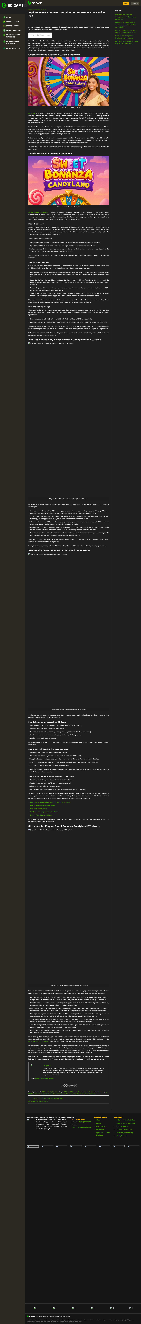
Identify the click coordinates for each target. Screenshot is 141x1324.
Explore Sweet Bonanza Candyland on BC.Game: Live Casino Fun (125, 17)
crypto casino (100, 1092)
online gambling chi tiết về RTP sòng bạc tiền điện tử (55, 1093)
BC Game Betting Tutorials (13, 36)
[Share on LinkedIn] (75, 1085)
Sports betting (12, 26)
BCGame (72, 1092)
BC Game (67, 1092)
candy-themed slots (81, 1092)
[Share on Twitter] (65, 1085)
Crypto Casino (12, 22)
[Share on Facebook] (62, 1085)
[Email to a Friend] (68, 1085)
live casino (37, 1093)
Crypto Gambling (13, 30)
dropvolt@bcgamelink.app (44, 1078)
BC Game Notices (13, 48)
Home (8, 17)
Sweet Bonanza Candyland (87, 1093)
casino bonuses (92, 1092)
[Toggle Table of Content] (47, 35)
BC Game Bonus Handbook (12, 42)
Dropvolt (48, 21)
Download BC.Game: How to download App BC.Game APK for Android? (125, 24)
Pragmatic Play (74, 1093)
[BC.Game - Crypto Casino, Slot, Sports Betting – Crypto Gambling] (46, 3)
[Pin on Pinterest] (71, 1085)
